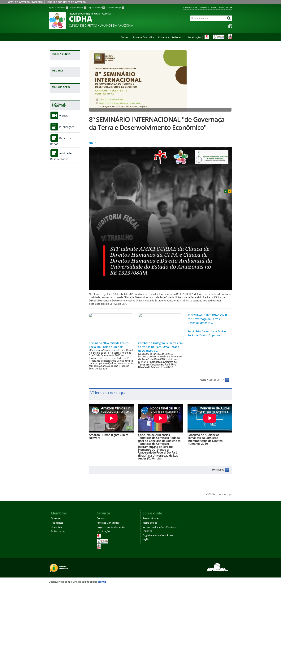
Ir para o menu (78, 7)
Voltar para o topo (220, 494)
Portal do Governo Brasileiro (25, 2)
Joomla (102, 581)
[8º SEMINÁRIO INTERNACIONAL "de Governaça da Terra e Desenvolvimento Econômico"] (160, 81)
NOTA (92, 143)
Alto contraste (208, 7)
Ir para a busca (96, 7)
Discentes (56, 527)
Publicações (66, 127)
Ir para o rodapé (115, 7)
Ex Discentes (58, 531)
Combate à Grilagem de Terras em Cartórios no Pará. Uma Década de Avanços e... (160, 346)
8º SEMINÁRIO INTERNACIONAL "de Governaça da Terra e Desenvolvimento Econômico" (156, 123)
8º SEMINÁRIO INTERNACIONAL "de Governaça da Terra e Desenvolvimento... (208, 319)
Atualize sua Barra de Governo (66, 2)
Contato (125, 37)
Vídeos (63, 115)
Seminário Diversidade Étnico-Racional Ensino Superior (207, 333)
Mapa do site (225, 7)
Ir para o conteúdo (58, 7)
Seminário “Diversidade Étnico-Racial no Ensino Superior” (109, 345)
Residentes (57, 522)
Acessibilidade (190, 7)
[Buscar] (229, 18)
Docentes (56, 518)
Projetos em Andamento (171, 37)
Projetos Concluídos (143, 37)
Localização (194, 37)
